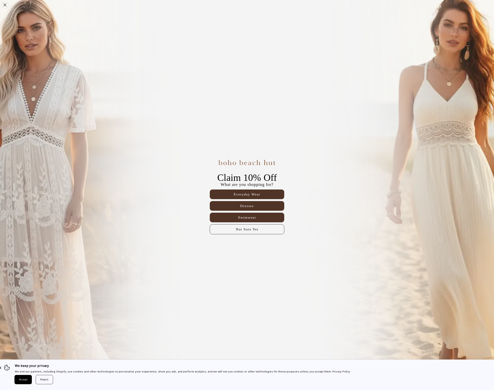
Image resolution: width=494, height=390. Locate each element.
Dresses (247, 206)
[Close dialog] (5, 5)
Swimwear (247, 217)
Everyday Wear (247, 194)
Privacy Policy (341, 371)
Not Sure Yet (247, 229)
